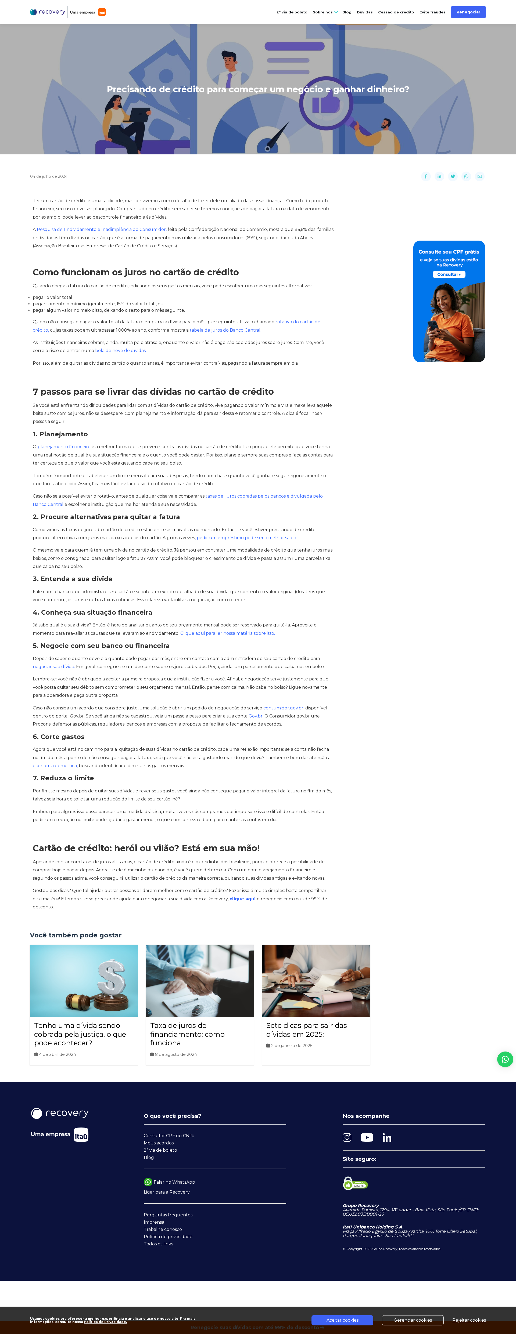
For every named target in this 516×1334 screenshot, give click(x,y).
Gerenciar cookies (413, 1320)
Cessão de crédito (396, 12)
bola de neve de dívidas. (120, 350)
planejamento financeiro (65, 446)
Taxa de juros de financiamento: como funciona (187, 1034)
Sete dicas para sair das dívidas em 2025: (306, 1030)
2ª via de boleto (292, 12)
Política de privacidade (168, 1236)
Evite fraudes (433, 12)
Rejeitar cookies (469, 1320)
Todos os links (158, 1243)
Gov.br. (256, 716)
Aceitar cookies (343, 1320)
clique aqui (243, 898)
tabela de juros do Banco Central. (225, 330)
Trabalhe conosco (163, 1229)
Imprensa (154, 1222)
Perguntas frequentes (168, 1214)
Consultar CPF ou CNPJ (169, 1135)
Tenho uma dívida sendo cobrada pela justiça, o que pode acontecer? (80, 1034)
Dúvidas (365, 12)
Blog (347, 12)
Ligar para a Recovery (167, 1192)
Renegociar (468, 12)
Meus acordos (159, 1143)
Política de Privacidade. (105, 1322)
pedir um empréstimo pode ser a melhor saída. (247, 537)
